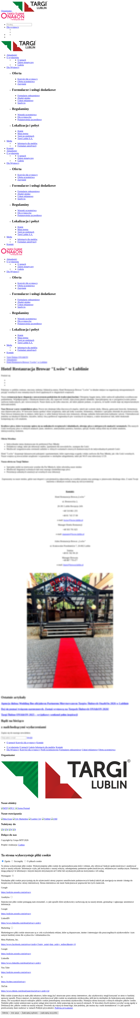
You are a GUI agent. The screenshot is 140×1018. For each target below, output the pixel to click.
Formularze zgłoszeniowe (29, 95)
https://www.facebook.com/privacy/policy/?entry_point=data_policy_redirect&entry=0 (38, 944)
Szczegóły (18, 861)
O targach (22, 60)
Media (9, 141)
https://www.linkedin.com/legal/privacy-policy (21, 923)
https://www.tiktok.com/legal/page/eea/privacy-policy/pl (25, 991)
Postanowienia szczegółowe (30, 119)
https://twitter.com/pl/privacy (13, 981)
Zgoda (7, 861)
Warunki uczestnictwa (27, 114)
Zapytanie (22, 84)
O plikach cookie (34, 861)
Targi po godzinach (26, 136)
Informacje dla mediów (27, 143)
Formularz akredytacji (27, 146)
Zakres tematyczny (26, 62)
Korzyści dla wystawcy (28, 79)
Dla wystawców (25, 117)
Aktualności (12, 55)
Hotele (20, 131)
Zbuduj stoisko (24, 98)
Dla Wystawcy (13, 67)
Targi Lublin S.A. (25, 138)
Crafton (21, 845)
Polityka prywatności (64, 1008)
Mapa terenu (23, 133)
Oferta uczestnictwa (26, 81)
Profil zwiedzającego (50, 750)
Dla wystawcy (13, 27)
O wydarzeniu (13, 57)
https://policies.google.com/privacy (16, 892)
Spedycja (21, 103)
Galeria (21, 65)
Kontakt (10, 148)
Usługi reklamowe (25, 100)
